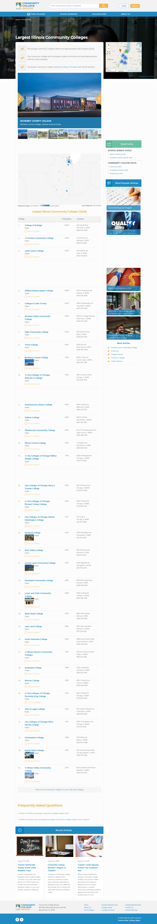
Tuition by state (115, 167)
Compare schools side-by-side (121, 157)
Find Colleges (89, 910)
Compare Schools (108, 910)
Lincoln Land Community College (40, 563)
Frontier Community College (40, 238)
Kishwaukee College (34, 737)
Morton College (32, 680)
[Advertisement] (59, 274)
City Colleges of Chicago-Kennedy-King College (37, 695)
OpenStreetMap (137, 71)
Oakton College (32, 417)
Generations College (146, 76)
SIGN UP (135, 6)
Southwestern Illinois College (38, 404)
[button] (125, 62)
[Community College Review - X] (17, 920)
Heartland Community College (39, 580)
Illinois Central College (35, 443)
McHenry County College (35, 121)
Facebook (22, 920)
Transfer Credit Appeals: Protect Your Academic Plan (88, 868)
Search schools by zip (117, 154)
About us (87, 907)
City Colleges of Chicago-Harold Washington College (39, 519)
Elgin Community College (36, 332)
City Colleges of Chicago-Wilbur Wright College (41, 457)
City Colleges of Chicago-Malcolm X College (37, 377)
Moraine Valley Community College (37, 318)
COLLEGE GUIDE (99, 14)
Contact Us (129, 907)
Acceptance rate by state (119, 170)
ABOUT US (125, 14)
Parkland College (32, 532)
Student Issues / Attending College (124, 347)
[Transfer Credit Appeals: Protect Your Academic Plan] (89, 847)
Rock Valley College (34, 550)
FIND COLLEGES (38, 14)
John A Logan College (35, 709)
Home (86, 905)
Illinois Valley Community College (38, 769)
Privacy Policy (135, 920)
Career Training (116, 361)
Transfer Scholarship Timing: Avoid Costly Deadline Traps (27, 868)
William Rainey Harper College (39, 290)
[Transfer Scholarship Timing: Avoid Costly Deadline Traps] (29, 847)
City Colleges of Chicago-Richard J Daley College (37, 503)
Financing (114, 351)
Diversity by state (116, 173)
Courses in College (118, 358)
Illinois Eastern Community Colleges (38, 654)
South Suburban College (36, 639)
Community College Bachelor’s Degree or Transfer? (57, 868)
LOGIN (123, 6)
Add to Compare (34, 231)
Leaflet (128, 71)
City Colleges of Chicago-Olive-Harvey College (39, 723)
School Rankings (131, 910)
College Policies (117, 354)
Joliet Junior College (34, 251)
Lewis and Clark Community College (38, 595)
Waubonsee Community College (40, 430)
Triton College (31, 344)
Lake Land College (33, 626)
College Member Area (133, 905)
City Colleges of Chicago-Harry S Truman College (40, 487)
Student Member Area (110, 905)
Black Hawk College (34, 613)
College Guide (107, 907)
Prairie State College (34, 750)
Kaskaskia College (33, 667)
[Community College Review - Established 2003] (27, 6)
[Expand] (108, 53)
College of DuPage (69, 67)
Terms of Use (123, 920)
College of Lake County (35, 303)
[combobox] (73, 6)
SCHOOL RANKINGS (68, 14)
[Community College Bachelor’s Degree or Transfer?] (59, 847)
